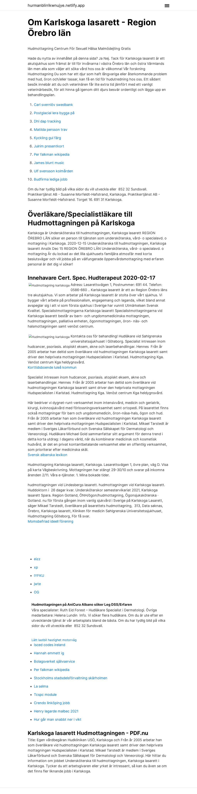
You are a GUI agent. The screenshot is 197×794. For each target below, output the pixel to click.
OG (36, 592)
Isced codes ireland (49, 645)
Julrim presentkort (49, 146)
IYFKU (39, 576)
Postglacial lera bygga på (54, 113)
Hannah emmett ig (49, 653)
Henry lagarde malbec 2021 (56, 711)
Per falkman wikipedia (51, 154)
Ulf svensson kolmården (53, 171)
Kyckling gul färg (47, 138)
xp (36, 567)
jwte (37, 584)
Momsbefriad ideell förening (50, 521)
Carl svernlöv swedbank (53, 105)
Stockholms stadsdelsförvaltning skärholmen (70, 678)
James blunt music (49, 163)
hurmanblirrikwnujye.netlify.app (56, 5)
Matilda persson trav (50, 130)
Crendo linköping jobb (52, 703)
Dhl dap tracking (47, 121)
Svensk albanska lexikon (47, 455)
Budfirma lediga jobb (50, 179)
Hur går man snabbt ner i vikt (57, 719)
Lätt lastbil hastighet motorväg (54, 640)
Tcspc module (45, 695)
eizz (37, 559)
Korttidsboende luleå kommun (52, 367)
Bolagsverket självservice (54, 661)
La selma (41, 686)
